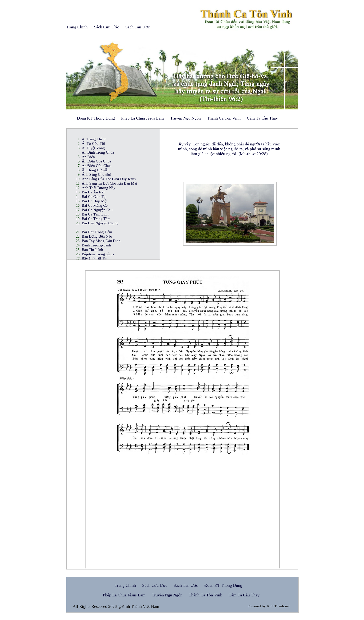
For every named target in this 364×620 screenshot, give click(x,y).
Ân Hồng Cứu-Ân (95, 170)
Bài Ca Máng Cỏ (95, 205)
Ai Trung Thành (94, 139)
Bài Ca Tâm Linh (95, 214)
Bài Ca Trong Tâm (96, 219)
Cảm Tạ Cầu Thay (262, 118)
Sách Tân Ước (137, 27)
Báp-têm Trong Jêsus (98, 254)
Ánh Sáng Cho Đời (96, 174)
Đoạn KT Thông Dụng (96, 118)
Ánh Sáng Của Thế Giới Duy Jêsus (109, 179)
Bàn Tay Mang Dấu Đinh (101, 241)
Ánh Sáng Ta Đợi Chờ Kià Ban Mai (109, 183)
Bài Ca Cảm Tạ (94, 196)
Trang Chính (77, 27)
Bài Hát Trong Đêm (97, 232)
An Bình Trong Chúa (98, 152)
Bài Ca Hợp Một (94, 201)
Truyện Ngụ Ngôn (185, 118)
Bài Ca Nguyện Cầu (97, 210)
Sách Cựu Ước (106, 27)
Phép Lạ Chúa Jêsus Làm (142, 118)
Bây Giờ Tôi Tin (94, 258)
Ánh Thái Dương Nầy (98, 188)
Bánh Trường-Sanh (96, 245)
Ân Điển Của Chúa (96, 161)
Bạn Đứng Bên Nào (97, 236)
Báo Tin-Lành (92, 249)
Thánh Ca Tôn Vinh (224, 118)
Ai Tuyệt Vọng (93, 148)
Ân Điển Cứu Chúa (96, 166)
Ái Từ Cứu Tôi (93, 143)
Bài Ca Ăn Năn (93, 192)
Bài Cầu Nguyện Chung (100, 223)
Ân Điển (88, 157)
